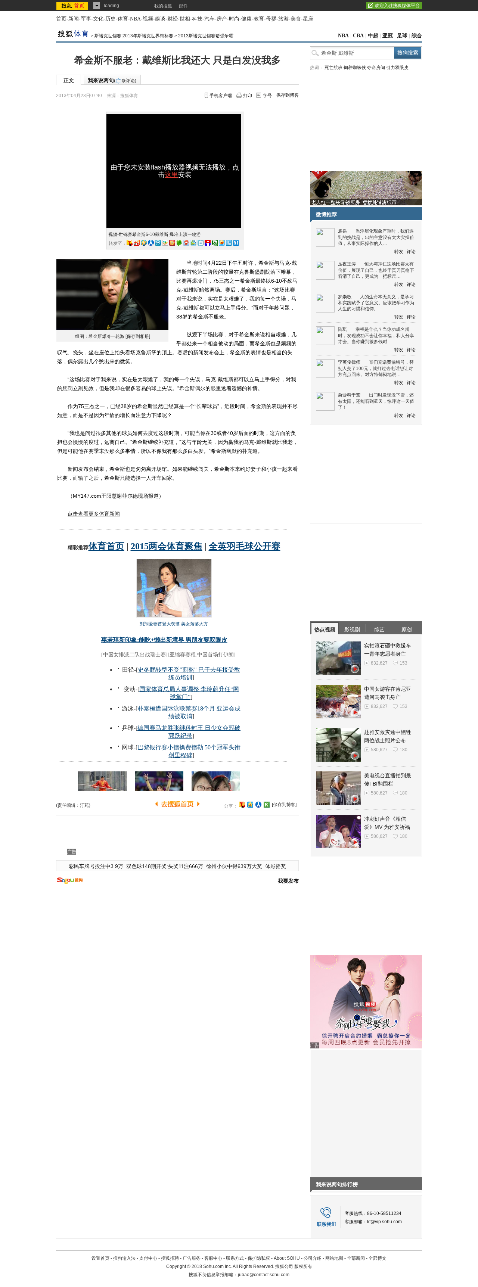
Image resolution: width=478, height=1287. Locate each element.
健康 (246, 19)
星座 (308, 19)
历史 (110, 19)
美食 (296, 19)
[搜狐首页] (73, 5)
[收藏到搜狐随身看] (267, 805)
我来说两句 (112, 80)
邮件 (183, 6)
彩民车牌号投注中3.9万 (96, 866)
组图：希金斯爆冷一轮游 (99, 336)
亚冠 (387, 35)
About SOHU (287, 1258)
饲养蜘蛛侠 (355, 67)
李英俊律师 (349, 362)
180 (403, 749)
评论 (411, 251)
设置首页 (100, 1258)
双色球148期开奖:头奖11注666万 (164, 866)
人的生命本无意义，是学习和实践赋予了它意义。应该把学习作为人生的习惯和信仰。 (376, 303)
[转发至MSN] (193, 243)
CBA (358, 35)
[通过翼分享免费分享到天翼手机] (165, 243)
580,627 (379, 749)
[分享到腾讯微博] (158, 243)
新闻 (73, 19)
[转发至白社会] (201, 243)
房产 (222, 19)
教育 (259, 19)
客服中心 (213, 1258)
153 (403, 663)
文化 (98, 19)
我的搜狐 (163, 6)
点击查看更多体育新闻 (94, 514)
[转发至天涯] (229, 243)
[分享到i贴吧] (208, 243)
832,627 (379, 663)
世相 (185, 19)
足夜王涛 (347, 264)
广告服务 (192, 1258)
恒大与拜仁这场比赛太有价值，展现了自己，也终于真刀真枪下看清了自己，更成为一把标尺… (376, 270)
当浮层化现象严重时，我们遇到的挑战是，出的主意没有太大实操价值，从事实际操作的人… (376, 237)
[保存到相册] (137, 336)
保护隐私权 (259, 1258)
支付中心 (148, 1258)
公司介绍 (313, 1258)
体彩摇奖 (275, 866)
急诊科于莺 (349, 395)
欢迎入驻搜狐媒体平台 (397, 5)
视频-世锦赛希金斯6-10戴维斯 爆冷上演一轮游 (154, 234)
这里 (171, 174)
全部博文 (378, 1258)
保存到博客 (287, 95)
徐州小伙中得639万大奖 (234, 866)
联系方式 (235, 1258)
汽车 (209, 19)
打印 (247, 95)
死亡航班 (333, 67)
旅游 (283, 19)
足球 (402, 35)
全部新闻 (356, 1258)
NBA (135, 19)
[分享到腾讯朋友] (179, 243)
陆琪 (342, 329)
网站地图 (334, 1258)
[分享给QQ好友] (250, 805)
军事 (86, 19)
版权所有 (303, 1266)
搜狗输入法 (124, 1258)
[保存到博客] (284, 804)
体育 (123, 19)
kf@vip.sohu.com (384, 1221)
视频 (148, 19)
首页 (61, 19)
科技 (197, 19)
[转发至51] (236, 243)
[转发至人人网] (151, 243)
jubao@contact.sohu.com (263, 1274)
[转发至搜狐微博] (130, 243)
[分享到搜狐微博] (242, 805)
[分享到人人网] (258, 805)
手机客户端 (220, 95)
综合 (417, 35)
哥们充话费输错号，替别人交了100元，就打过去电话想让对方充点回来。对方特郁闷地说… (376, 368)
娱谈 (160, 19)
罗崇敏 (344, 296)
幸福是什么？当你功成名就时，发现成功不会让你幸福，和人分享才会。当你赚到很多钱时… (376, 335)
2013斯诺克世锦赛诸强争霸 (205, 35)
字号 (267, 95)
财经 (172, 19)
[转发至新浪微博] (137, 243)
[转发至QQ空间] (144, 243)
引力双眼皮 (397, 67)
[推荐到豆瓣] (215, 243)
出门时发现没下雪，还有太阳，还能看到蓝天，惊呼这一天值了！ (376, 401)
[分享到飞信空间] (222, 243)
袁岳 (342, 231)
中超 (373, 35)
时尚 (234, 19)
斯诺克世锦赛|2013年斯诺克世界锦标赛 (133, 35)
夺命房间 (376, 67)
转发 (398, 251)
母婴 (271, 19)
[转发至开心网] (172, 243)
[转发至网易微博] (186, 243)
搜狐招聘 (170, 1258)
